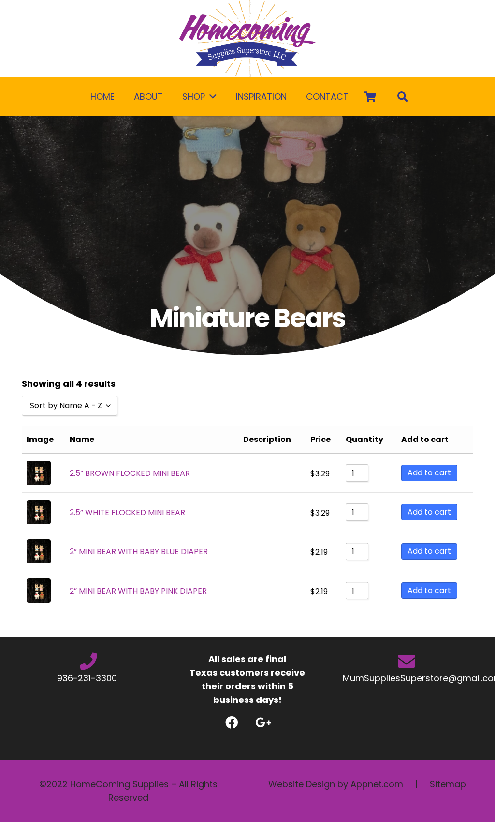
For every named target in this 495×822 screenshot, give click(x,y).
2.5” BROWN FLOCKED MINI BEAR (130, 473)
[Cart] (369, 96)
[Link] (247, 38)
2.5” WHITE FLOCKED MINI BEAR (127, 512)
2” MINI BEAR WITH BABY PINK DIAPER (138, 590)
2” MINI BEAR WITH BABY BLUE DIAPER (139, 551)
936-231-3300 (88, 678)
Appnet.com (376, 784)
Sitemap (448, 784)
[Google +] (263, 722)
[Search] (403, 97)
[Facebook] (232, 722)
